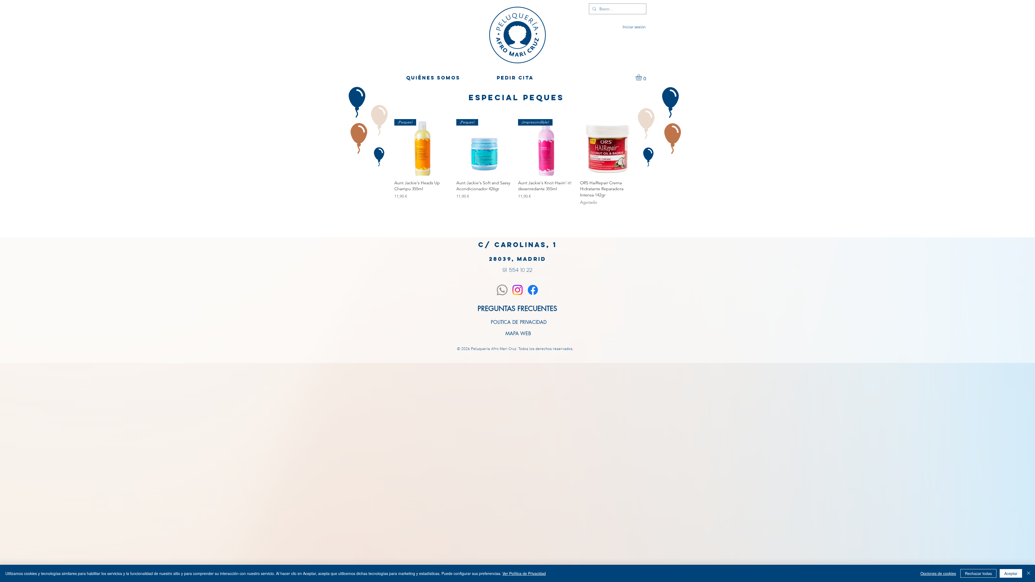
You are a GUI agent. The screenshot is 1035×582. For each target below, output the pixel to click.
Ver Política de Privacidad (524, 573)
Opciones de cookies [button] (938, 573)
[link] (642, 77)
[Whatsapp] (502, 290)
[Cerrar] (1028, 573)
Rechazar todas (978, 573)
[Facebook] (533, 290)
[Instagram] (517, 290)
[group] (515, 162)
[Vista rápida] (608, 147)
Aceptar (1010, 573)
